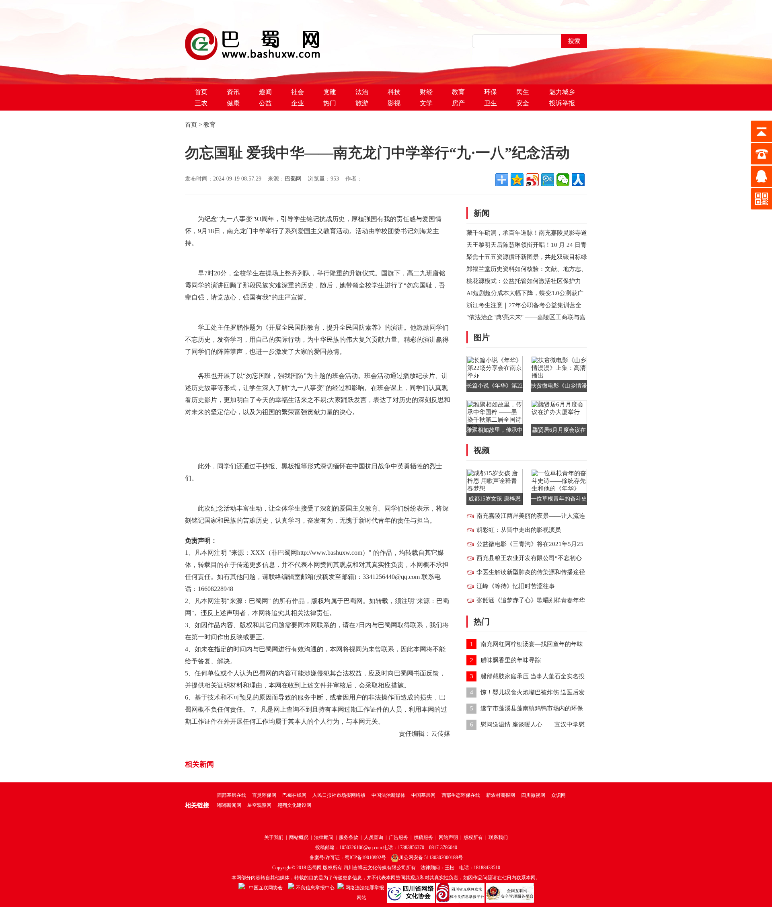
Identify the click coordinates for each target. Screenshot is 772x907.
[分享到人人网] (578, 179)
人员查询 (373, 837)
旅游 (361, 103)
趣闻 (265, 91)
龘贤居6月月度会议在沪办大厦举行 (559, 431)
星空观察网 (259, 805)
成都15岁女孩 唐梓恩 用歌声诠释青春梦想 (494, 500)
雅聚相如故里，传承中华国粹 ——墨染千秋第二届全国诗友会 (494, 431)
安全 (522, 103)
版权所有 (473, 837)
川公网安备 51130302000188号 (431, 857)
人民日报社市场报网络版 (338, 795)
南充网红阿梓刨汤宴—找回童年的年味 (531, 644)
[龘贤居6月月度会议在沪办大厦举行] (559, 417)
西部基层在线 (231, 795)
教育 (458, 91)
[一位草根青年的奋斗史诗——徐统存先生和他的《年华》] (559, 486)
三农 (201, 103)
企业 (297, 103)
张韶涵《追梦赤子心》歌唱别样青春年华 (530, 600)
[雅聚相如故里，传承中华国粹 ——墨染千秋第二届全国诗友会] (494, 417)
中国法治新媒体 (388, 795)
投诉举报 (562, 103)
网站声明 (448, 837)
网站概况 (298, 837)
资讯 (233, 91)
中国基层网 (423, 795)
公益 (265, 103)
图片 (482, 337)
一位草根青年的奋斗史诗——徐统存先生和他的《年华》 (559, 500)
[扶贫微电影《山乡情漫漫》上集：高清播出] (559, 373)
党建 (329, 91)
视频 (482, 450)
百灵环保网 (264, 795)
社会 (297, 91)
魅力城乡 (562, 91)
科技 (394, 91)
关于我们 (273, 837)
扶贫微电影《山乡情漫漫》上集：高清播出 (559, 387)
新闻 (482, 213)
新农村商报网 (500, 795)
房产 (458, 103)
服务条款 (348, 837)
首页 (201, 91)
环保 (490, 91)
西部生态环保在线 (460, 795)
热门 (329, 103)
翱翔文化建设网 (294, 805)
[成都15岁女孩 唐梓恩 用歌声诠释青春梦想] (494, 486)
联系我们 (498, 837)
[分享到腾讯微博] (547, 179)
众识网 (558, 795)
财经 (426, 91)
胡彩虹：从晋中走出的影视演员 (518, 530)
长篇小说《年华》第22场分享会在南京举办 (494, 387)
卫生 (490, 103)
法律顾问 (323, 837)
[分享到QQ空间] (517, 179)
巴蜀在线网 (294, 795)
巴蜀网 (293, 179)
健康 (233, 103)
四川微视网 (533, 795)
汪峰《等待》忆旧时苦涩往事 (515, 586)
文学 (426, 103)
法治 (361, 91)
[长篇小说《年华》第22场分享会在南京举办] (494, 373)
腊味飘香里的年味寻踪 (510, 660)
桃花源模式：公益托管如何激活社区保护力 (523, 281)
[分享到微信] (562, 179)
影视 (394, 103)
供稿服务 (423, 837)
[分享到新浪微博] (532, 179)
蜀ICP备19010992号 (365, 857)
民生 (522, 91)
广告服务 (398, 837)
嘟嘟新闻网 (229, 805)
